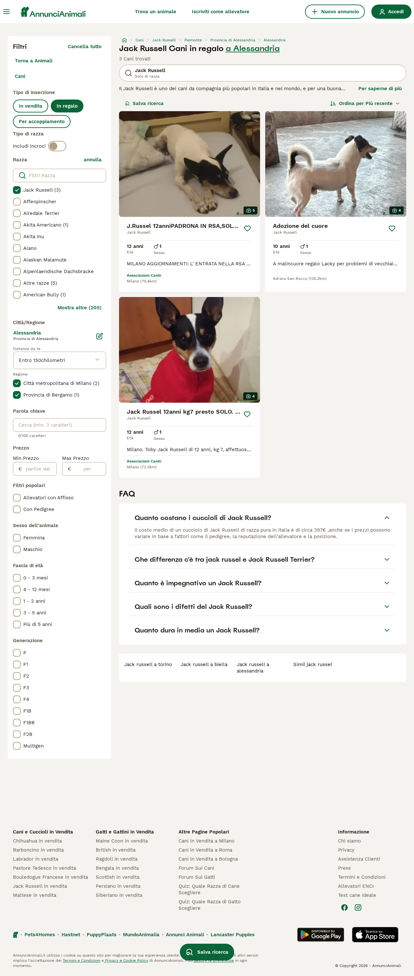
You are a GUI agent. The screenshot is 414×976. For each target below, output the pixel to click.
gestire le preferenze (213, 960)
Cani (20, 76)
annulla (93, 160)
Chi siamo (349, 841)
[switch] (57, 146)
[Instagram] (358, 907)
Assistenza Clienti (359, 859)
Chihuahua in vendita (37, 841)
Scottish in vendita (117, 877)
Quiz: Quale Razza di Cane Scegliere (209, 889)
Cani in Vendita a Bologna (208, 859)
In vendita (30, 106)
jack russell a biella (203, 664)
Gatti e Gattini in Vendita (125, 832)
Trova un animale (155, 12)
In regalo (67, 106)
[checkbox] (16, 190)
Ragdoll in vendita (116, 859)
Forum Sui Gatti (197, 877)
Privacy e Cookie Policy (126, 960)
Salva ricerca (148, 103)
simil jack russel (312, 664)
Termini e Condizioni (362, 877)
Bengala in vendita (117, 868)
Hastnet (70, 935)
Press (344, 868)
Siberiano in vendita (119, 895)
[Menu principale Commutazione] (6, 11)
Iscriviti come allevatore (220, 12)
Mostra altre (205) (80, 308)
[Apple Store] (375, 934)
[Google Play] (320, 934)
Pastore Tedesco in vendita (44, 868)
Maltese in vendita (34, 895)
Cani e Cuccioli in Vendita (43, 832)
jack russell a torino (148, 664)
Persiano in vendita (118, 886)
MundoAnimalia (141, 935)
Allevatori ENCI (356, 886)
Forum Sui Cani (196, 868)
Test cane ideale (357, 895)
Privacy (346, 850)
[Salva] (247, 228)
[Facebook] (344, 907)
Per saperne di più (380, 88)
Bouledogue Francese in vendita (50, 877)
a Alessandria (253, 48)
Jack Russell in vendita (40, 886)
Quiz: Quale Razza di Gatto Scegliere (210, 905)
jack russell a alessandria (253, 668)
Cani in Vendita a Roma (205, 850)
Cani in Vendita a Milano (206, 841)
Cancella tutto (85, 46)
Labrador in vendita (35, 859)
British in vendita (116, 850)
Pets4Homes (40, 935)
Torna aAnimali (33, 61)
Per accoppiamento (42, 121)
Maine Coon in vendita (122, 841)
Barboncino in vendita (38, 850)
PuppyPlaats (101, 935)
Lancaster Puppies (233, 935)
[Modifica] (99, 336)
